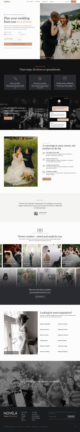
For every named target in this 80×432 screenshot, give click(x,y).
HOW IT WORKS (30, 1)
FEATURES (37, 1)
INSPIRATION (45, 1)
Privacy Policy (27, 426)
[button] (67, 1)
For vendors (34, 414)
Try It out (8, 118)
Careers (33, 420)
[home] (7, 2)
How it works (24, 412)
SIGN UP (73, 1)
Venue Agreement (35, 426)
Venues (22, 418)
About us (23, 420)
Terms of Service (20, 426)
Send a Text (47, 179)
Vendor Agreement (43, 426)
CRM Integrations (36, 416)
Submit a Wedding (36, 418)
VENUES (51, 1)
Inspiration (23, 416)
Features (23, 414)
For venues (34, 412)
